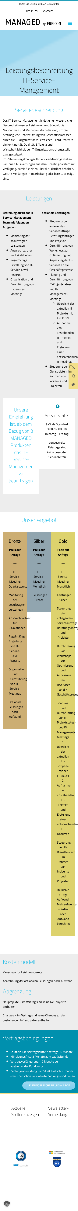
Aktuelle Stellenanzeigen (25, 1111)
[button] (7, 1204)
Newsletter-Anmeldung (58, 1111)
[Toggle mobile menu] (70, 23)
